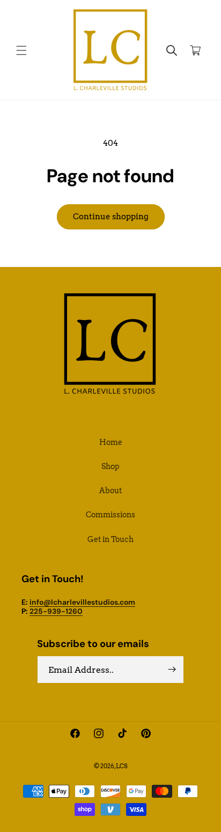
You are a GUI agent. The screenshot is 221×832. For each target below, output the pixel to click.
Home (110, 442)
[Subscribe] (171, 670)
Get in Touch (110, 539)
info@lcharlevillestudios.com (82, 602)
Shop (110, 466)
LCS (122, 766)
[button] (21, 50)
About (110, 490)
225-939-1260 (56, 611)
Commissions (110, 514)
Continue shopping (111, 216)
